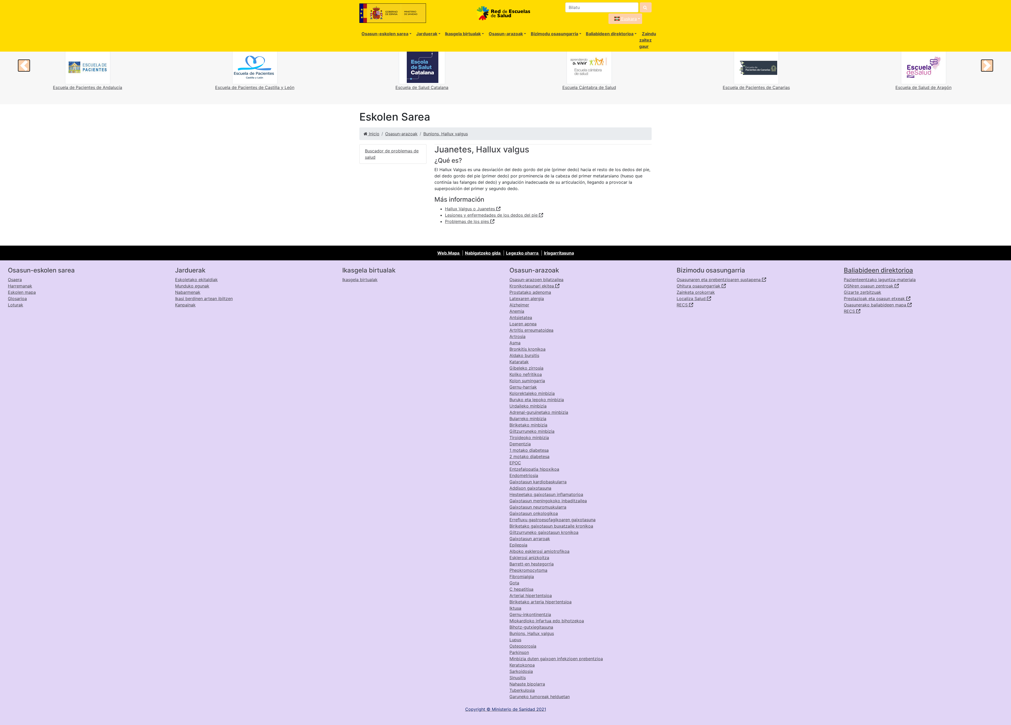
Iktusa (515, 608)
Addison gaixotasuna (530, 488)
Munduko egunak (192, 286)
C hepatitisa (521, 589)
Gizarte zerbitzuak (862, 292)
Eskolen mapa (22, 292)
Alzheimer (519, 304)
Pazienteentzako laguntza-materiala (880, 279)
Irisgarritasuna (559, 253)
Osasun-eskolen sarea (384, 33)
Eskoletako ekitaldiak (196, 279)
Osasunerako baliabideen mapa (876, 304)
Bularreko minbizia (527, 418)
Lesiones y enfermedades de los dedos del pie (492, 215)
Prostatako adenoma (530, 292)
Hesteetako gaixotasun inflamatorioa (546, 494)
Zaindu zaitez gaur (647, 40)
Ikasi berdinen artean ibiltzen (204, 298)
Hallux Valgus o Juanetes (470, 208)
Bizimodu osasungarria (554, 33)
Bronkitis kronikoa (527, 349)
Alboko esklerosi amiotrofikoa (539, 551)
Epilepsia (518, 545)
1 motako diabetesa (529, 450)
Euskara (628, 18)
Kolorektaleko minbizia (532, 393)
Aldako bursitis (524, 355)
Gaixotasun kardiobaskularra (538, 481)
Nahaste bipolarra (527, 684)
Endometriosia (523, 475)
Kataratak (519, 361)
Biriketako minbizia (528, 425)
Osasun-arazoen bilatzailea (536, 279)
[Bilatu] (646, 7)
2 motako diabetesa (529, 456)
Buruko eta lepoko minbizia (536, 399)
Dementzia (520, 443)
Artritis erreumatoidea (531, 330)
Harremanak (20, 286)
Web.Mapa (448, 253)
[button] (24, 66)
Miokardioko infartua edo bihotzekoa (546, 620)
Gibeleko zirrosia (526, 368)
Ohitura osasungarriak (699, 286)
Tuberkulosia (522, 690)
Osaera (15, 279)
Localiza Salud (692, 298)
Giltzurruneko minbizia (531, 431)
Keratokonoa (522, 665)
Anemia (516, 311)
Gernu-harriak (523, 387)
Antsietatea (520, 317)
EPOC (515, 462)
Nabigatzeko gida (483, 253)
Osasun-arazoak (506, 33)
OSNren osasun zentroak (869, 286)
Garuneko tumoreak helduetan (539, 696)
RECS (683, 304)
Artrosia (517, 336)
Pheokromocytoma (528, 570)
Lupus (515, 639)
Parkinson (519, 652)
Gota (514, 582)
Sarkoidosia (521, 671)
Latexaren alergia (526, 298)
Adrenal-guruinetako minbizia (538, 412)
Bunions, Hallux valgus (445, 133)
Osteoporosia (522, 646)
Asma (515, 342)
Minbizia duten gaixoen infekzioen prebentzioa (556, 658)
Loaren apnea (523, 323)
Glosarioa (17, 298)
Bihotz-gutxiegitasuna (531, 627)
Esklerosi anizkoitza (529, 557)
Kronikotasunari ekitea (532, 286)
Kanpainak (185, 304)
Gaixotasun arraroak (529, 538)
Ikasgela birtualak (463, 33)
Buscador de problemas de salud (392, 154)
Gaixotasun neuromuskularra (537, 507)
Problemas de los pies (467, 221)
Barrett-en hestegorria (531, 564)
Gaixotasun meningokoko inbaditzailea (548, 500)
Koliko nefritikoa (525, 374)
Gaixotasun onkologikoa (533, 513)
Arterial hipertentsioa (530, 595)
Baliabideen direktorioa (609, 33)
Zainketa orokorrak (696, 292)
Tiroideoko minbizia (529, 437)
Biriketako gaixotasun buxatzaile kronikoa (551, 526)
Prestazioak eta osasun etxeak (875, 298)
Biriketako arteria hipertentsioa (540, 601)
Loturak (15, 304)
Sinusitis (517, 677)
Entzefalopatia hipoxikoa (534, 469)
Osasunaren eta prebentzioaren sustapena (719, 279)
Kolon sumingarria (527, 380)
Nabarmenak (187, 292)
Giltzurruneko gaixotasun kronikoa (543, 532)
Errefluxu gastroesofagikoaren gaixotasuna (552, 519)
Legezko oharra (522, 253)
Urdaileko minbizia (528, 406)
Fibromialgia (521, 576)
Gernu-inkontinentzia (530, 614)
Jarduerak (426, 33)
